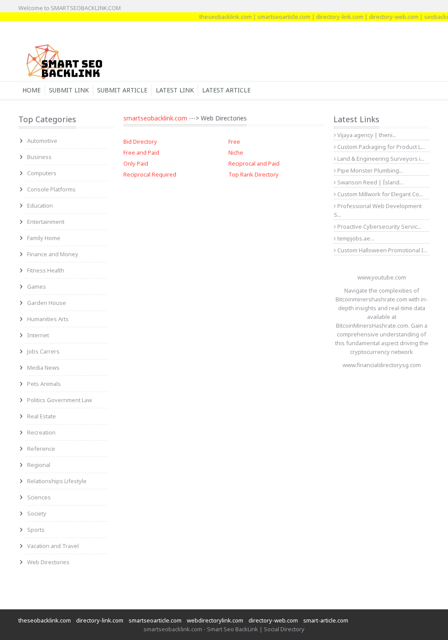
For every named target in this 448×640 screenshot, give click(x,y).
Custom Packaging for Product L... (380, 147)
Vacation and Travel (53, 546)
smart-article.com (325, 620)
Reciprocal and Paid (254, 163)
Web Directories (48, 562)
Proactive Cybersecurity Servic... (378, 226)
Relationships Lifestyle (57, 481)
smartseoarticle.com (278, 17)
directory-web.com (388, 17)
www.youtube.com (381, 277)
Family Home (43, 238)
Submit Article (122, 90)
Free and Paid (141, 152)
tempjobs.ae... (355, 238)
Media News (43, 367)
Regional (38, 465)
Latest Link (175, 90)
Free (234, 141)
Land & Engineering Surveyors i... (380, 159)
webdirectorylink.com (215, 620)
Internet (38, 335)
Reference (41, 449)
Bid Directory (140, 141)
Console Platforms (51, 189)
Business (39, 157)
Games (36, 286)
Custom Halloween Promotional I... (381, 250)
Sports (36, 530)
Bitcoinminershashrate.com (371, 299)
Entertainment (45, 222)
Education (40, 205)
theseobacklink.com (219, 17)
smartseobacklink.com (155, 118)
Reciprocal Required (149, 174)
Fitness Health (45, 270)
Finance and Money (52, 254)
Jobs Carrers (43, 351)
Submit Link (69, 90)
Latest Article (226, 90)
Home (31, 90)
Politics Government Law (59, 400)
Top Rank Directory (253, 174)
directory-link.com (333, 17)
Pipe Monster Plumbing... (369, 170)
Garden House (46, 303)
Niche (235, 152)
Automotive (42, 141)
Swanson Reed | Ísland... (369, 182)
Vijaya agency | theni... (366, 135)
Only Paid (135, 163)
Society (36, 513)
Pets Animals (44, 384)
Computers (41, 173)
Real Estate (41, 416)
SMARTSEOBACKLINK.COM (86, 8)
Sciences (39, 497)
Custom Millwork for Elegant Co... (379, 194)
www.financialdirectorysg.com (382, 365)
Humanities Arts (48, 319)
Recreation (41, 432)
